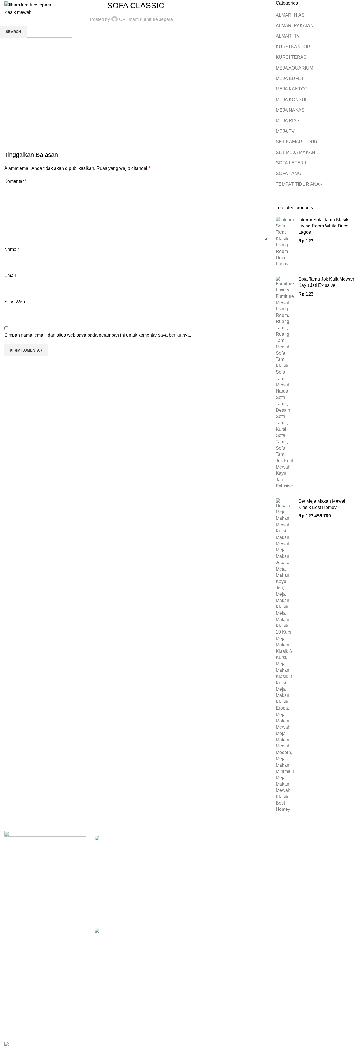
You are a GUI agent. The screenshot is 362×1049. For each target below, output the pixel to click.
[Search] (334, 8)
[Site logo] (32, 8)
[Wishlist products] (344, 8)
